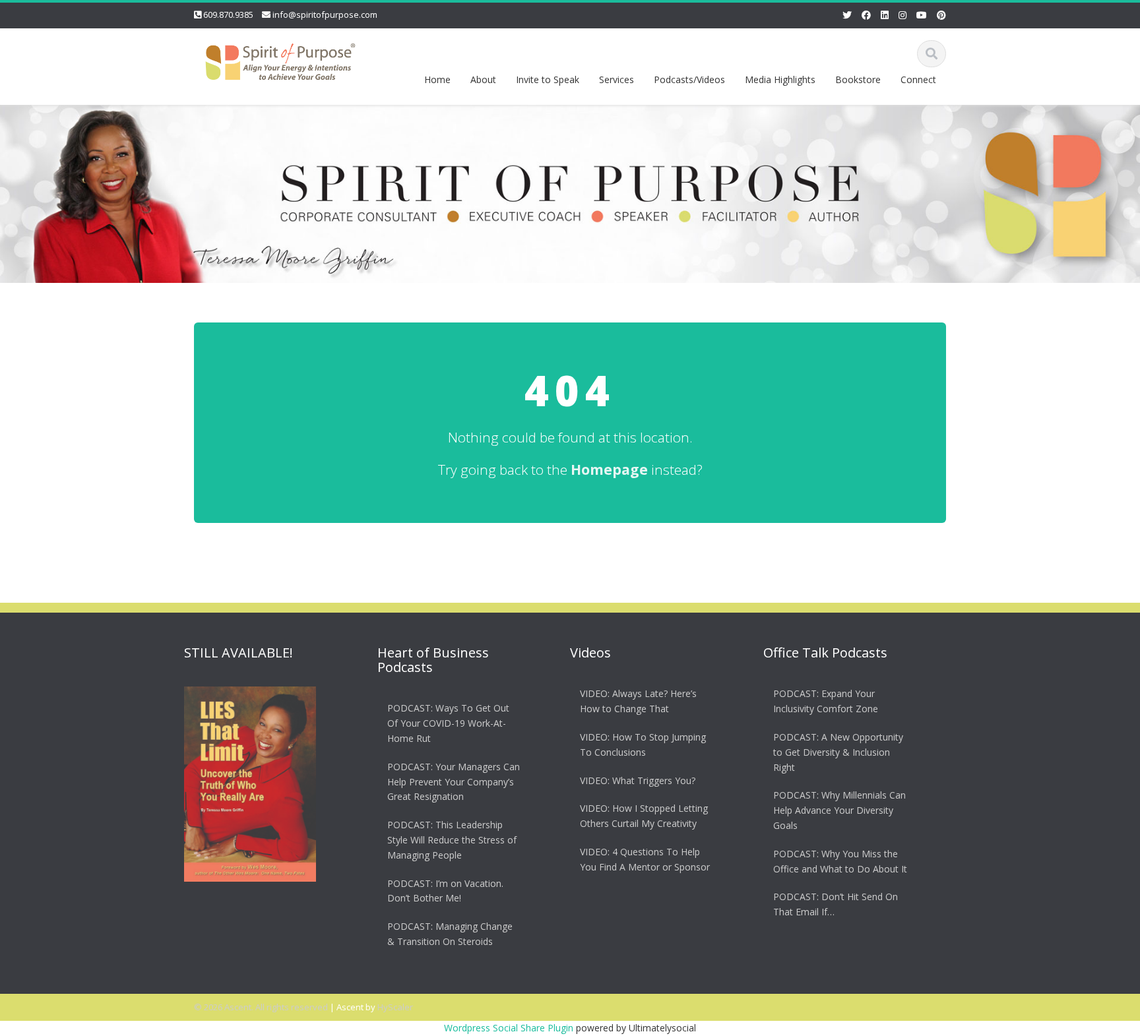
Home (437, 79)
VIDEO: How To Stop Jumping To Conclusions (643, 744)
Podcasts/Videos (689, 79)
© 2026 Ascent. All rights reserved (261, 1007)
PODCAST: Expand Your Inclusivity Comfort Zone (825, 701)
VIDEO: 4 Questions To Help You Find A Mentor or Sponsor (645, 858)
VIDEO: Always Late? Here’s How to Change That (638, 701)
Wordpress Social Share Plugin (510, 1027)
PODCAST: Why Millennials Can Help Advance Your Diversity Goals (839, 810)
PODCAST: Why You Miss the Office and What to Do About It (840, 860)
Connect (918, 79)
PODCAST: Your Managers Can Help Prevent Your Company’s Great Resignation (453, 781)
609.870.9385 (228, 14)
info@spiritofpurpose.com (324, 14)
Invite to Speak (547, 79)
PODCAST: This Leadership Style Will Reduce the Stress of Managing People (452, 839)
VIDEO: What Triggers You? (637, 780)
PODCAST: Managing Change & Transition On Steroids (450, 933)
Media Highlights (780, 79)
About (483, 79)
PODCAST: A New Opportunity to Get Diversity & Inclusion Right (838, 751)
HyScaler (395, 1007)
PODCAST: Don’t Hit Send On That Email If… (835, 904)
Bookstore (858, 79)
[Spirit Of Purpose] (280, 59)
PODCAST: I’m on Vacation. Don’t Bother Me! (445, 890)
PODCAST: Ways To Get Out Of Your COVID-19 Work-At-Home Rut (448, 723)
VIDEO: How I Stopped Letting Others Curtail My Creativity (644, 816)
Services (616, 79)
